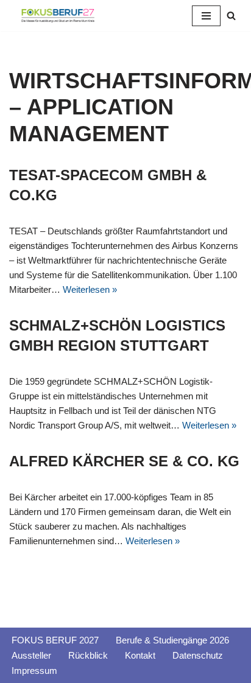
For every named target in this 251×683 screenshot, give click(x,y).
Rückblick (88, 655)
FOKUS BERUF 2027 (55, 640)
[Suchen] (231, 15)
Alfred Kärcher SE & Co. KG (124, 461)
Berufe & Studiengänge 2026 (172, 640)
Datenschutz (197, 655)
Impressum (34, 670)
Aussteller (31, 655)
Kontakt (140, 655)
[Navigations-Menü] (206, 15)
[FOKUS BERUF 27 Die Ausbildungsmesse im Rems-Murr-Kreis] (57, 16)
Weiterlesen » (90, 289)
